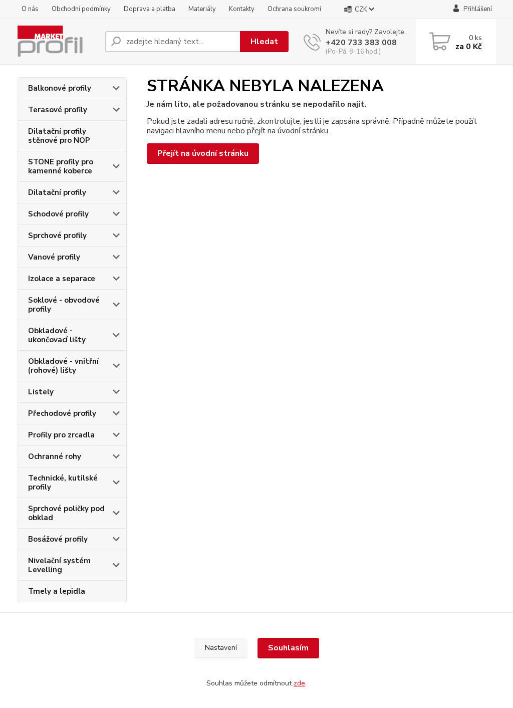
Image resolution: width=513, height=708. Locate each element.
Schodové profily (58, 214)
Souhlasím (288, 647)
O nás (30, 9)
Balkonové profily (59, 88)
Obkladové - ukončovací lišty (57, 335)
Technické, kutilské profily (63, 482)
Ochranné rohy (54, 456)
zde (299, 683)
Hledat (264, 41)
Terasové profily (57, 110)
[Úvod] (57, 42)
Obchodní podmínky (81, 9)
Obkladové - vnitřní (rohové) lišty (63, 365)
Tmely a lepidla (56, 591)
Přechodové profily (62, 413)
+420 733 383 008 (361, 42)
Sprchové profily (57, 235)
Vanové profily (54, 257)
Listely (41, 392)
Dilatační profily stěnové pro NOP (59, 135)
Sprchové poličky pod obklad (66, 513)
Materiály (202, 9)
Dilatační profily (57, 192)
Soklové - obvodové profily (64, 304)
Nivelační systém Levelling (59, 565)
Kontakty (241, 9)
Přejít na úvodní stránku (202, 153)
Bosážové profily (58, 539)
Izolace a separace (61, 279)
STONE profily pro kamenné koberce (60, 166)
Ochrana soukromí (294, 9)
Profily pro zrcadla (61, 435)
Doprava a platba (149, 9)
